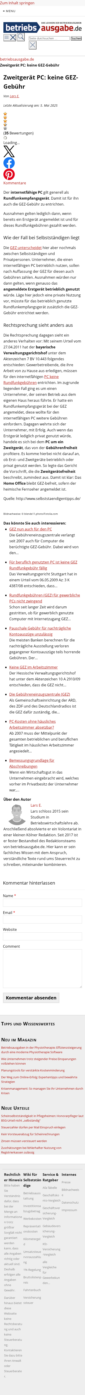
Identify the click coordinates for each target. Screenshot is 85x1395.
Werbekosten (32, 1219)
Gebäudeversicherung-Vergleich (52, 1231)
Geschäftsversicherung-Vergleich (51, 1213)
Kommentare (14, 182)
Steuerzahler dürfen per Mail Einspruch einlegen (33, 1127)
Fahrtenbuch (32, 1290)
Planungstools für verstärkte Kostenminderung (33, 1070)
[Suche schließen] (32, 45)
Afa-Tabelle (50, 1188)
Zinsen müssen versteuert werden (24, 1141)
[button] (5, 114)
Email (9, 912)
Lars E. (14, 96)
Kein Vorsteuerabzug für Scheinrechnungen (30, 1134)
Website (10, 929)
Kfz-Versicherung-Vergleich (51, 1249)
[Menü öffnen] (9, 37)
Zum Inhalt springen (17, 2)
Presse (66, 1182)
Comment (11, 946)
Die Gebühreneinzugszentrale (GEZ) (39, 694)
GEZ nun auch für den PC (30, 529)
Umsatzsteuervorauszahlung (32, 1257)
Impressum (69, 1210)
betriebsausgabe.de (17, 59)
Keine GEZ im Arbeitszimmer (33, 667)
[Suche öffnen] (21, 37)
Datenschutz (70, 1202)
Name (9, 895)
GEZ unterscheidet (26, 247)
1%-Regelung (32, 1270)
